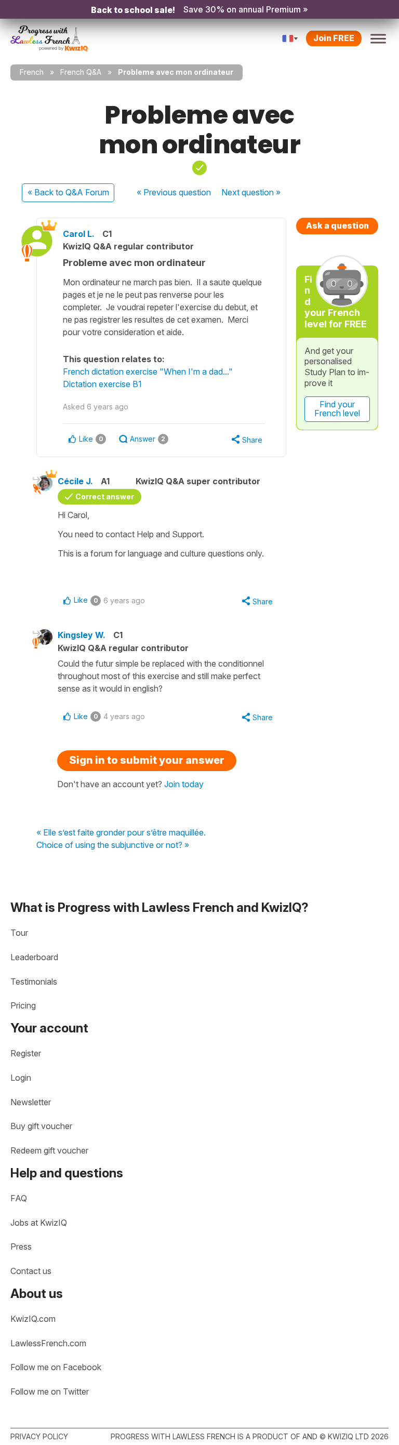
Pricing (23, 1005)
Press (21, 1246)
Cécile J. (75, 481)
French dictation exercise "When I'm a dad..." (148, 371)
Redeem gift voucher (49, 1150)
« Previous (174, 192)
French (32, 72)
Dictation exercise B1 (102, 384)
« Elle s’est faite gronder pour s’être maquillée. (121, 833)
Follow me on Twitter (49, 1391)
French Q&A (80, 72)
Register (25, 1053)
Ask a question (337, 225)
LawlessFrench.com (48, 1343)
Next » (251, 192)
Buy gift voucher (41, 1126)
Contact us (30, 1271)
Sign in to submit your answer (146, 760)
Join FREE (333, 38)
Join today (184, 784)
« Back (68, 192)
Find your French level (337, 409)
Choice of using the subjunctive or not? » (112, 845)
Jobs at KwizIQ (38, 1222)
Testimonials (33, 981)
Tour (19, 932)
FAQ (18, 1198)
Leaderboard (34, 957)
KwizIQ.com (33, 1319)
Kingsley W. (81, 635)
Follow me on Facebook (55, 1367)
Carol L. (79, 234)
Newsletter (30, 1102)
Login (20, 1077)
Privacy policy (39, 1436)
